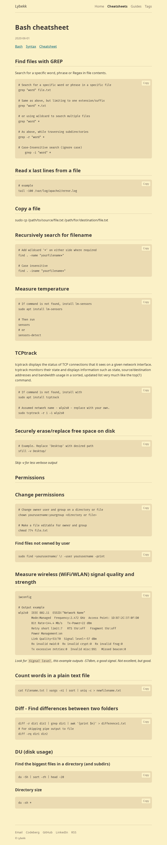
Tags (148, 6)
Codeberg (33, 832)
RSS (73, 832)
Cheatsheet (48, 46)
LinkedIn (62, 832)
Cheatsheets (117, 6)
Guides (136, 6)
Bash (19, 46)
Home (99, 6)
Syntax (31, 46)
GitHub (48, 832)
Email (19, 832)
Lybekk (21, 6)
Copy (146, 83)
